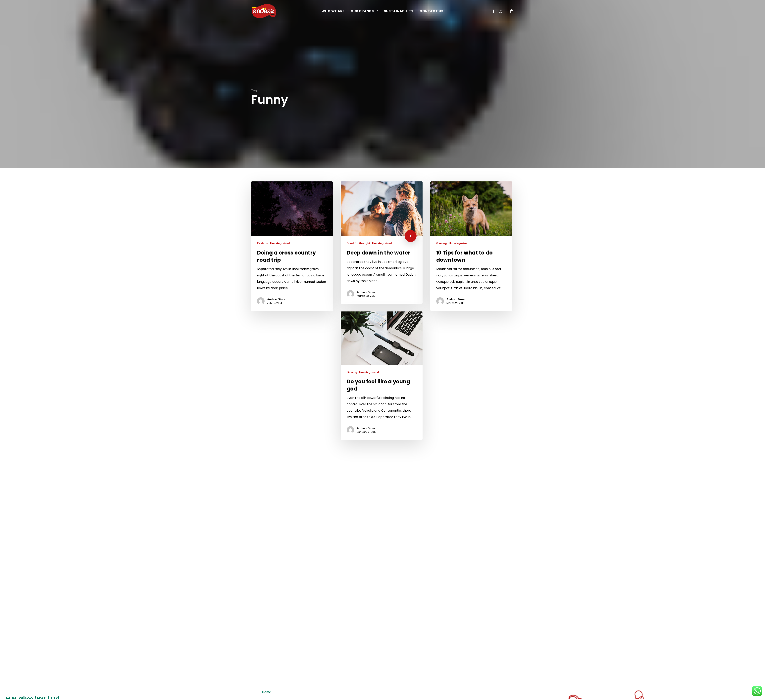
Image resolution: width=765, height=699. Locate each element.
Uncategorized (280, 243)
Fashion (262, 243)
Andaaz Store (276, 299)
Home (266, 692)
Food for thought (358, 243)
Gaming (441, 243)
